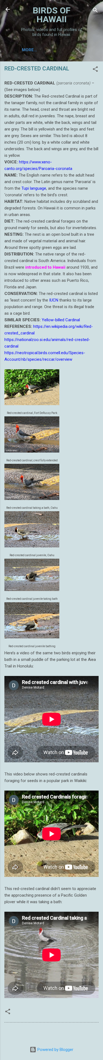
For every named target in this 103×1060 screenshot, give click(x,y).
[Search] (95, 11)
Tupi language (33, 188)
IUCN (53, 300)
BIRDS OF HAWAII (52, 14)
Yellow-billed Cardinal (61, 319)
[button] (95, 70)
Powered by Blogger (54, 1049)
